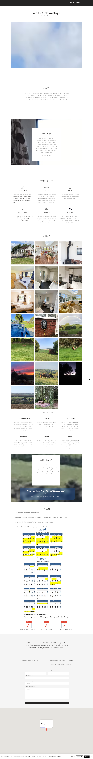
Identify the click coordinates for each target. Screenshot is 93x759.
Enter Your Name (29, 670)
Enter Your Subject (30, 680)
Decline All (79, 756)
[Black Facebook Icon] (90, 379)
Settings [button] (73, 756)
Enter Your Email (52, 670)
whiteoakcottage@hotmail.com (30, 660)
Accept (86, 756)
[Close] (91, 757)
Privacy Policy (57, 756)
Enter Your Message (30, 686)
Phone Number (29, 675)
